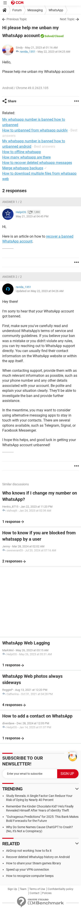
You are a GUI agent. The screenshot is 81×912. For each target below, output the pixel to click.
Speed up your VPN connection (27, 869)
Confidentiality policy (60, 889)
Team (23, 889)
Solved (49, 36)
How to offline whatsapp (21, 152)
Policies (47, 893)
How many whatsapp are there (26, 157)
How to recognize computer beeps (30, 876)
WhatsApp (56, 10)
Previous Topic (17, 19)
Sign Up (12, 889)
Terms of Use (37, 889)
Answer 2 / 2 (12, 277)
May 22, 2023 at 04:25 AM (54, 51)
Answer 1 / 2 (12, 202)
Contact (34, 893)
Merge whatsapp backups (22, 168)
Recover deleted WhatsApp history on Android (38, 857)
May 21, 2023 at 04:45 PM (32, 216)
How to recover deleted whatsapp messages (37, 163)
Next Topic (67, 19)
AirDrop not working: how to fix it (29, 850)
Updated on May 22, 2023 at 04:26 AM (39, 291)
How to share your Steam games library (33, 863)
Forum (17, 10)
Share (12, 101)
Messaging (35, 10)
